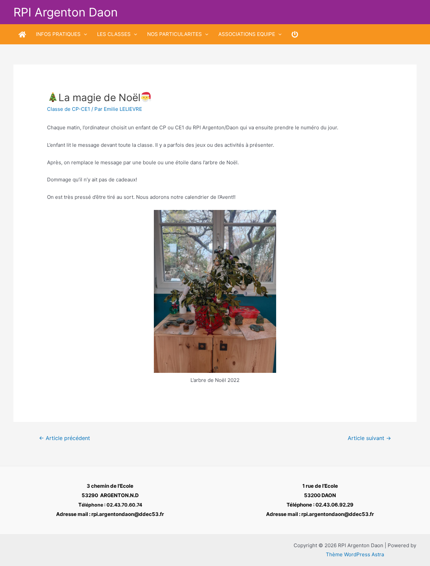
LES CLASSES (114, 34)
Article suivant (369, 438)
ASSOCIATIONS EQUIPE (246, 34)
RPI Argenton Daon (65, 12)
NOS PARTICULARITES (174, 34)
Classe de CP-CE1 (68, 109)
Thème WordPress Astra (355, 554)
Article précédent (64, 438)
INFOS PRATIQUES (58, 34)
